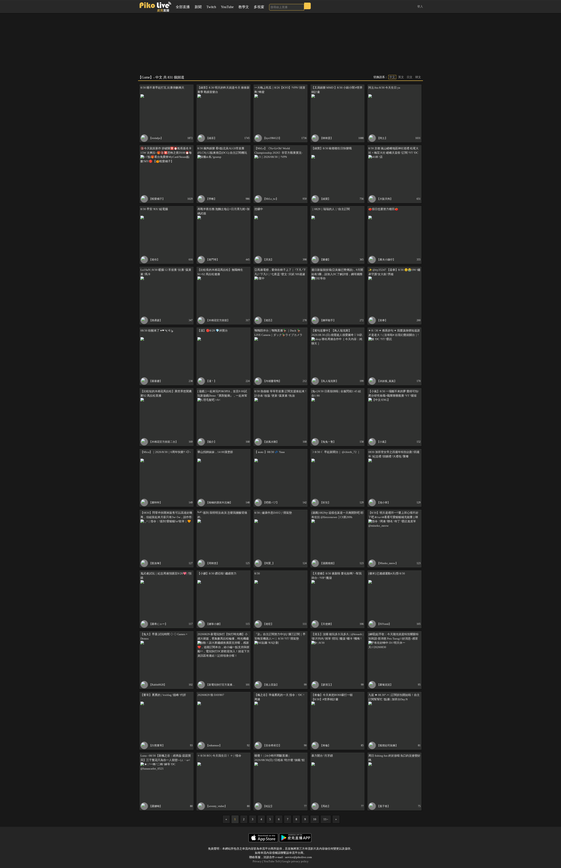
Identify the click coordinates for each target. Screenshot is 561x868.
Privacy (257, 861)
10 (314, 819)
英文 (401, 77)
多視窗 (259, 7)
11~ (325, 819)
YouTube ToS (272, 861)
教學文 (243, 7)
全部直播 (183, 7)
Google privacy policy (295, 861)
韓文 (418, 77)
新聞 (198, 7)
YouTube (227, 7)
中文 (392, 77)
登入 (420, 6)
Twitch (211, 7)
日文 (409, 77)
